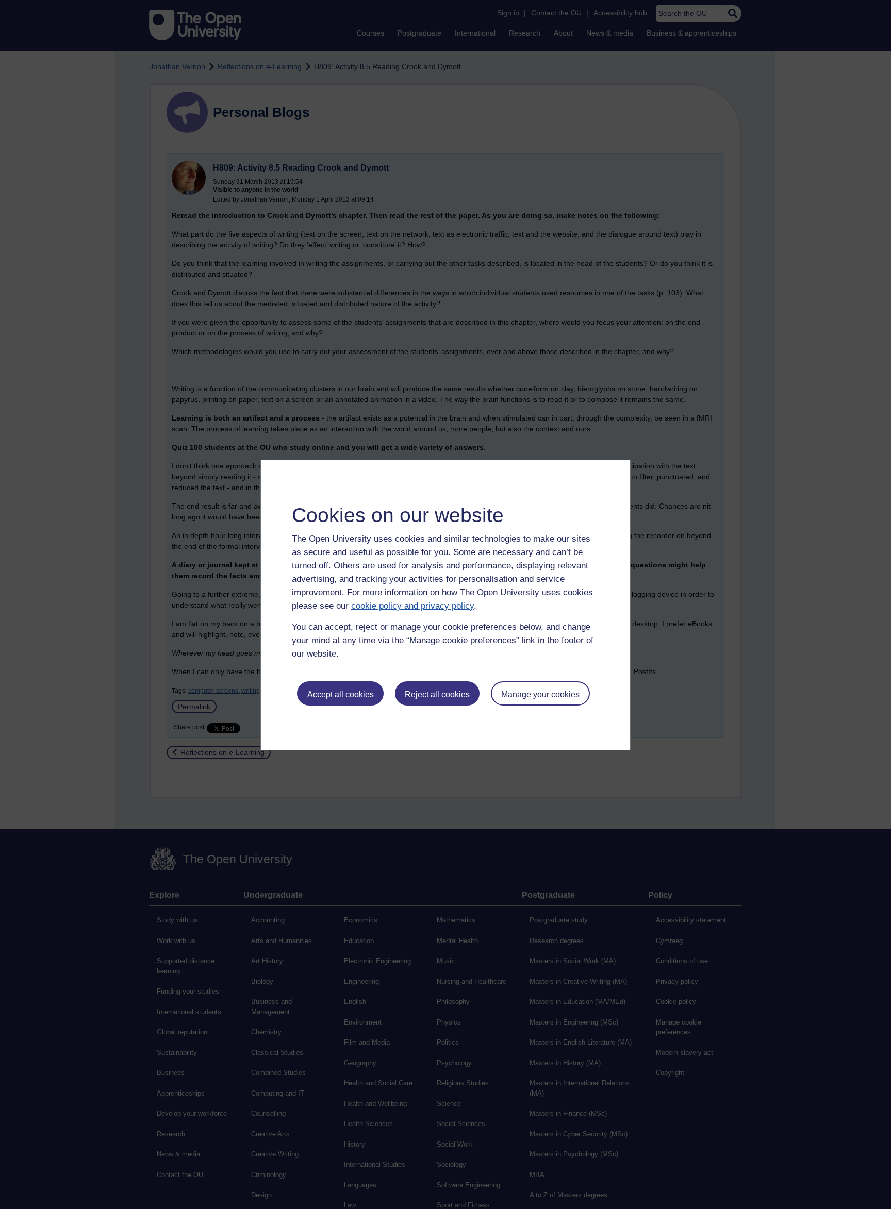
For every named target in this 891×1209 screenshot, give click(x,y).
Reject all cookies (437, 694)
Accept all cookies (340, 694)
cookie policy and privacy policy (412, 606)
